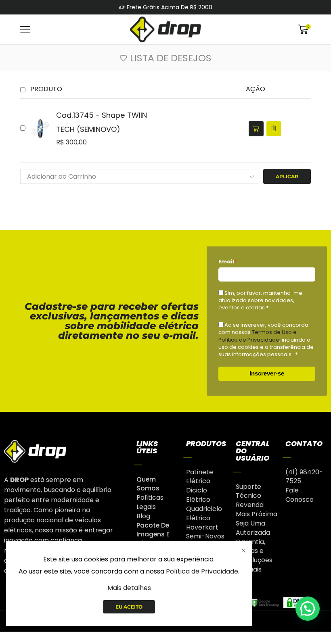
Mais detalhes (129, 587)
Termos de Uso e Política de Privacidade (257, 335)
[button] (307, 609)
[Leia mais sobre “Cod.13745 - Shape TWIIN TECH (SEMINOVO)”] (256, 129)
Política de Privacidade (202, 571)
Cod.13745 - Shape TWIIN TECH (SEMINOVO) (101, 122)
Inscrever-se (266, 373)
